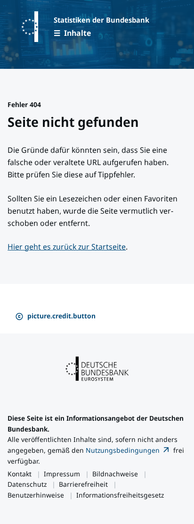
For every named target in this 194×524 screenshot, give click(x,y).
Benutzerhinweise (36, 495)
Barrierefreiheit (83, 484)
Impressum (62, 473)
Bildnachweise (115, 473)
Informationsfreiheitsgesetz (120, 495)
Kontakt (20, 473)
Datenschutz (27, 484)
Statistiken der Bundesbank (101, 20)
